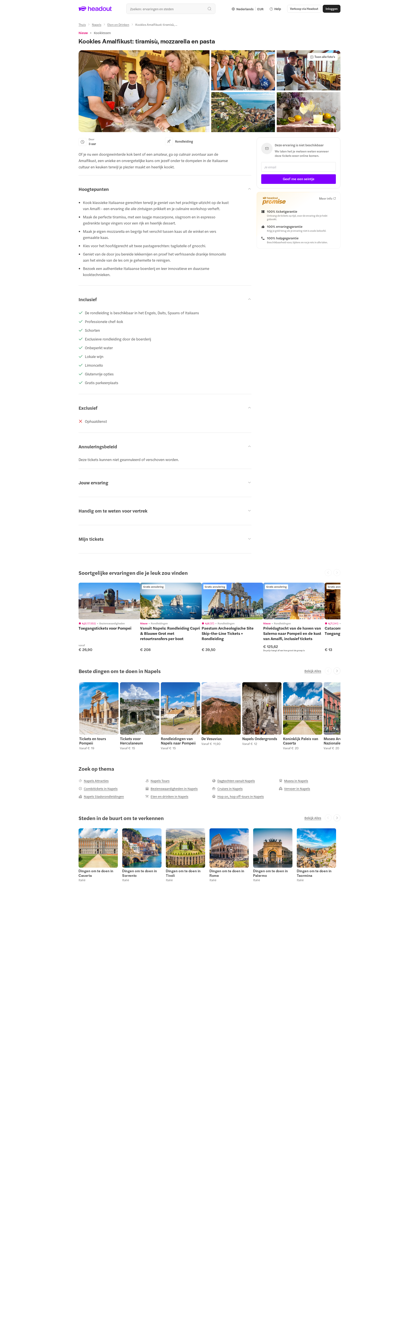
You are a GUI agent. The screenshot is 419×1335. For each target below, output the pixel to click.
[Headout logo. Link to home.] (95, 8)
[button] (144, 91)
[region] (109, 601)
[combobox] (171, 9)
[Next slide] (336, 670)
